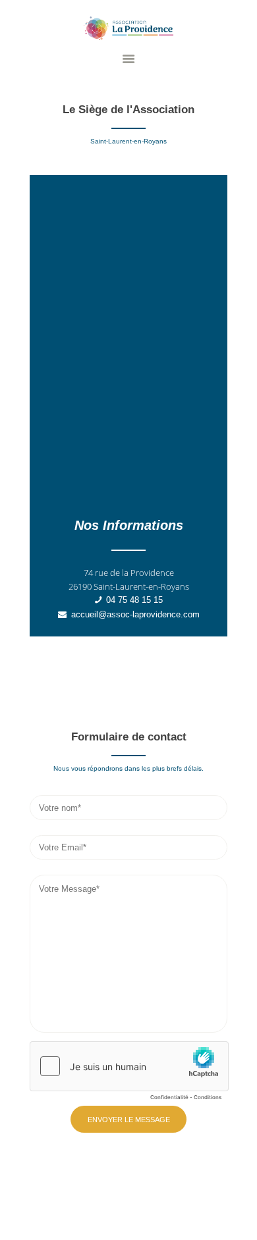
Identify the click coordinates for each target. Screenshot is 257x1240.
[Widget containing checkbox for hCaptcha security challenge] (129, 1074)
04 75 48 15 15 (134, 600)
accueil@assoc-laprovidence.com (135, 614)
